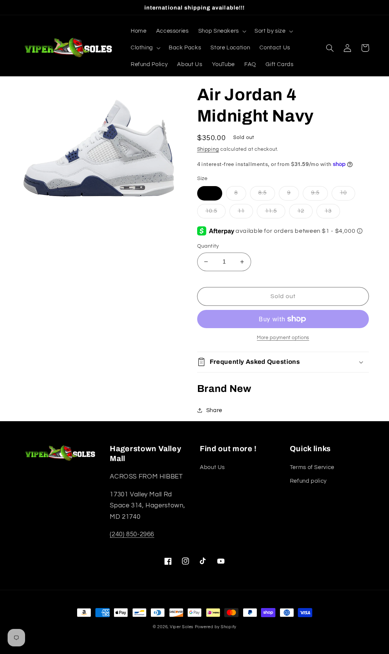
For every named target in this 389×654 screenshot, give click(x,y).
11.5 (271, 211)
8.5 (262, 193)
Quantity (208, 246)
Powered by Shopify (215, 627)
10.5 (211, 211)
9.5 (315, 193)
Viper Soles (181, 627)
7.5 (210, 193)
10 (343, 193)
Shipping (208, 149)
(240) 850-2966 (132, 534)
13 (328, 211)
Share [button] (214, 410)
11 (241, 211)
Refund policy (308, 481)
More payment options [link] (283, 337)
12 (300, 211)
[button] (221, 31)
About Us (212, 467)
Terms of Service (312, 467)
